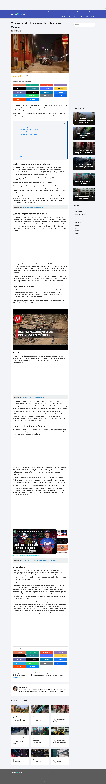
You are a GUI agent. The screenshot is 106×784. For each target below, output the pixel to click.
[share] (53, 530)
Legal (86, 16)
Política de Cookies (44, 778)
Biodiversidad (46, 12)
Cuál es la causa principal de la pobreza (29, 127)
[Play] (62, 547)
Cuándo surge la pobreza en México (28, 129)
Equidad (64, 16)
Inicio (30, 12)
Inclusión (79, 16)
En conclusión (21, 156)
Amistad (37, 12)
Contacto (69, 775)
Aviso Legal (42, 775)
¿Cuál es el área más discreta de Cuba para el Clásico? (33, 531)
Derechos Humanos (58, 12)
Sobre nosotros (71, 772)
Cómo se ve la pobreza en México (27, 134)
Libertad (92, 16)
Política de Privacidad (45, 772)
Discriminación (81, 12)
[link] (14, 531)
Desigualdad (71, 12)
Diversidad (91, 12)
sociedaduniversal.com (58, 781)
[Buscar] (92, 24)
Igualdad (72, 16)
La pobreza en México (23, 132)
